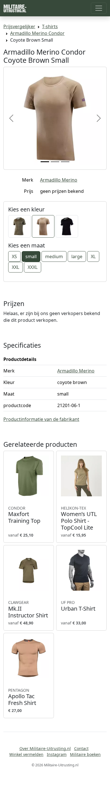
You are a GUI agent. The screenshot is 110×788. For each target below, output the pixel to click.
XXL (15, 267)
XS (14, 256)
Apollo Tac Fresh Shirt (22, 697)
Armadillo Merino (58, 180)
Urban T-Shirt (78, 606)
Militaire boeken (85, 754)
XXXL (33, 267)
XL (93, 256)
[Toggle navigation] (99, 8)
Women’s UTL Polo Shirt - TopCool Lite (79, 518)
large (76, 256)
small (31, 256)
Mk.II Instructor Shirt (28, 609)
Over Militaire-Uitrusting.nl (45, 748)
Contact (81, 748)
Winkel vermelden (26, 754)
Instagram (57, 754)
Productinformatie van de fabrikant (41, 419)
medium (54, 256)
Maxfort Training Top (24, 514)
